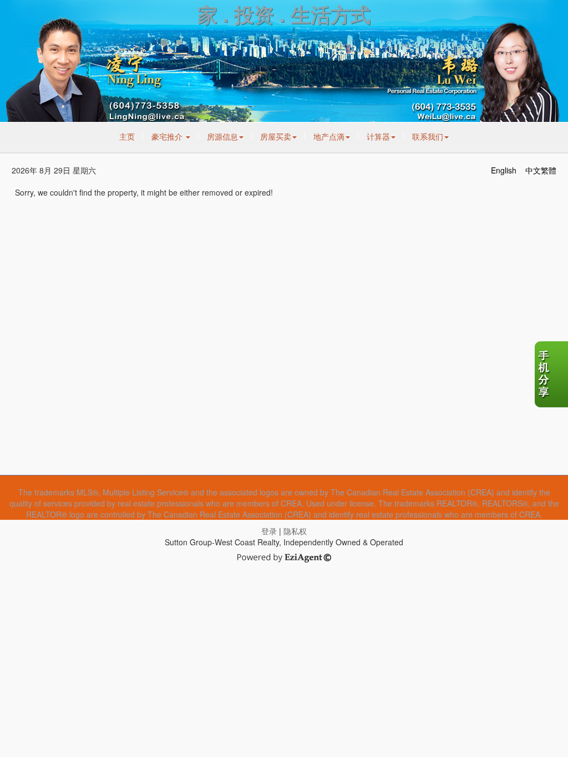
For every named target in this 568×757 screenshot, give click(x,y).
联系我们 (427, 136)
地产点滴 (328, 136)
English (503, 170)
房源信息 (222, 136)
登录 (269, 530)
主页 (127, 136)
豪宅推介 (168, 136)
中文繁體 (540, 170)
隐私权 (295, 530)
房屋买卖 (275, 136)
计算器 (378, 136)
